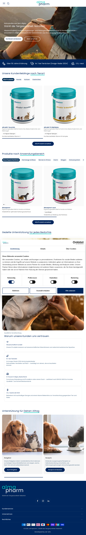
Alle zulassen (70, 291)
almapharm (33, 529)
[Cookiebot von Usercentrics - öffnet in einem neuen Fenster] (74, 242)
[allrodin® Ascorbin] (22, 111)
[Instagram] (43, 501)
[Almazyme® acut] (64, 191)
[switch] (32, 282)
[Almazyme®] (22, 186)
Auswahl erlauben (43, 291)
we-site (48, 532)
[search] (8, 3)
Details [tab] (43, 249)
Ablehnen (15, 291)
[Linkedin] (48, 501)
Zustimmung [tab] (15, 249)
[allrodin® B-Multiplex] (64, 111)
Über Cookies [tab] (71, 249)
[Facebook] (37, 501)
